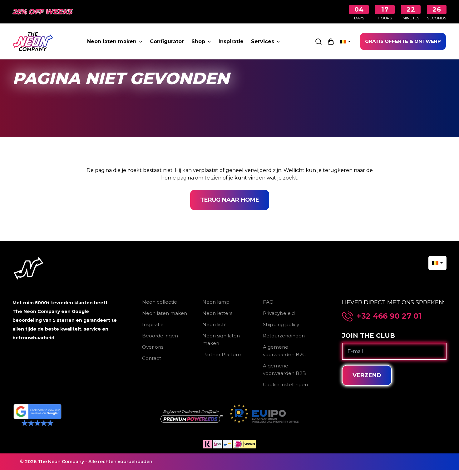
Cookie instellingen (285, 384)
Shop (198, 41)
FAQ (268, 302)
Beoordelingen (160, 336)
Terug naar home (229, 199)
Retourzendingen (284, 336)
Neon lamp (216, 302)
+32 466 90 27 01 (389, 316)
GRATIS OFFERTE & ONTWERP (403, 41)
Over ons (152, 347)
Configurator (167, 41)
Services (262, 41)
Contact (151, 358)
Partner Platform (222, 354)
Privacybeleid (279, 313)
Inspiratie (231, 41)
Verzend (367, 375)
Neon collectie (159, 302)
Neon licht (214, 324)
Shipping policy (281, 324)
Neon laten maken (111, 41)
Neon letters (217, 313)
